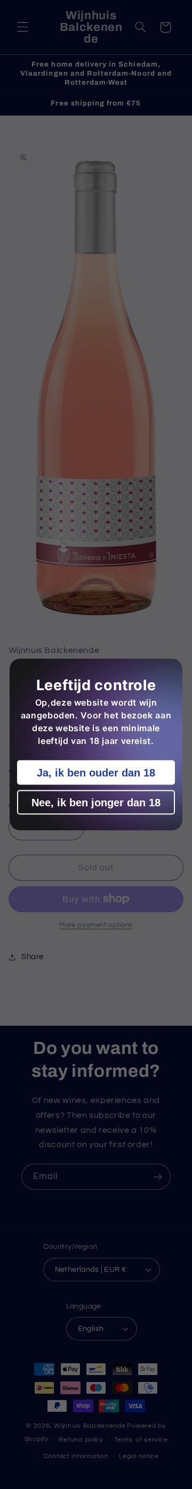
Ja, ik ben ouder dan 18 (96, 773)
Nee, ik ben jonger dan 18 (96, 802)
